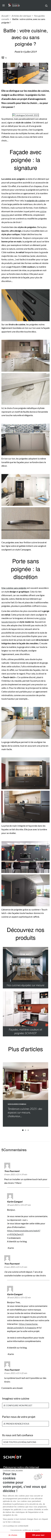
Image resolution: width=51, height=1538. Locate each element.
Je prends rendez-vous (16, 1423)
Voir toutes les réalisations (19, 1442)
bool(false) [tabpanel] (22, 1088)
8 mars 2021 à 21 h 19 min (15, 1174)
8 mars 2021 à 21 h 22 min (15, 1373)
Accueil (4, 15)
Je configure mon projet (17, 1405)
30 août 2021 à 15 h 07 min (19, 1205)
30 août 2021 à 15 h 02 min (19, 1297)
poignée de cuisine (36, 200)
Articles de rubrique (21, 15)
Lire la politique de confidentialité (15, 1526)
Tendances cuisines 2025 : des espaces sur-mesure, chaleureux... (25, 1112)
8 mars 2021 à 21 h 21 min (15, 1267)
